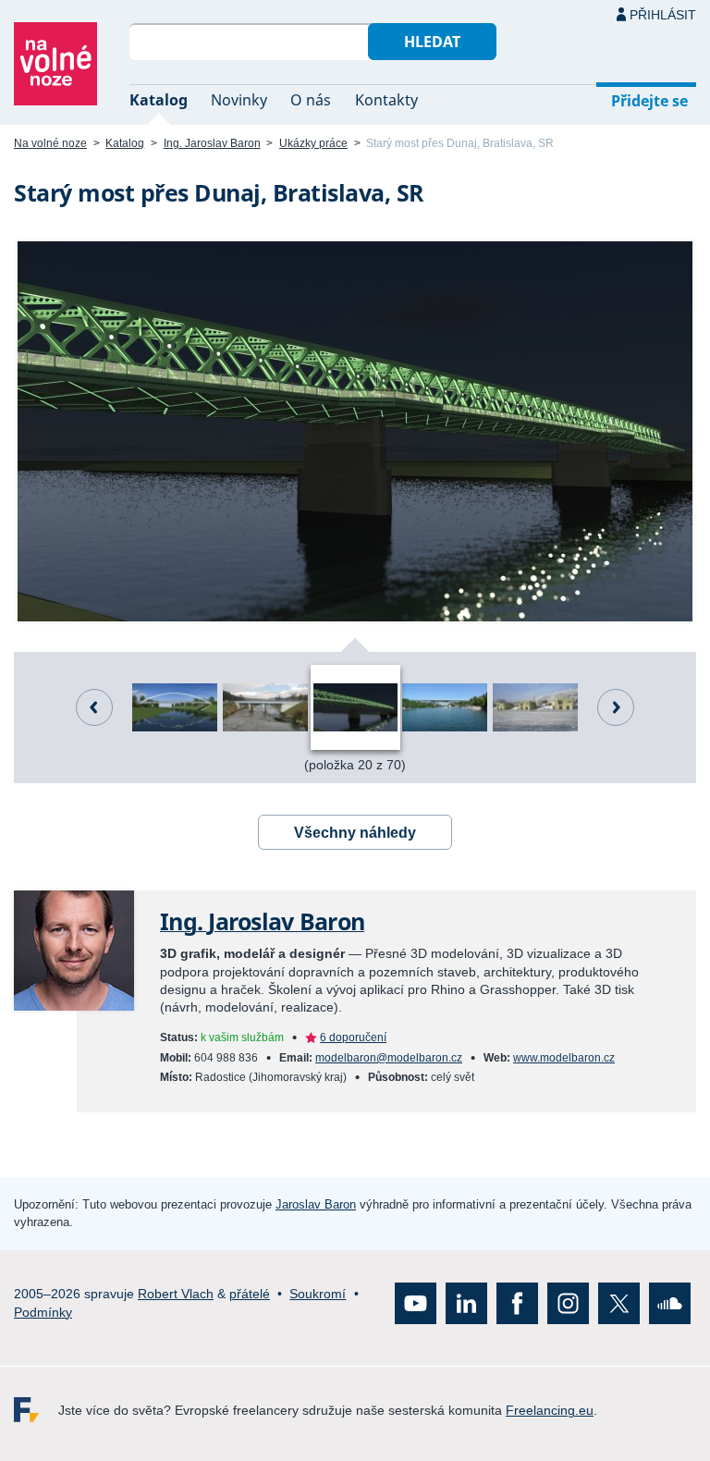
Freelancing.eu (36, 1409)
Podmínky (43, 1312)
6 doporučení (353, 1037)
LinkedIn (466, 1303)
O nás (310, 100)
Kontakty (386, 100)
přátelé (249, 1293)
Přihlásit (663, 14)
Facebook (517, 1303)
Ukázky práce (313, 143)
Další (615, 707)
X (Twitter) (619, 1303)
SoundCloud (670, 1303)
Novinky (239, 100)
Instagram (568, 1303)
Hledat (432, 41)
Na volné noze (50, 143)
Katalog (158, 100)
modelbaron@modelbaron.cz (388, 1057)
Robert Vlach (176, 1293)
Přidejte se (649, 101)
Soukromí (317, 1293)
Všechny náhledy (355, 833)
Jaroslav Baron (315, 1204)
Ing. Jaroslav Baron (212, 143)
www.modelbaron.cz (564, 1057)
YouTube (415, 1303)
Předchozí (94, 707)
